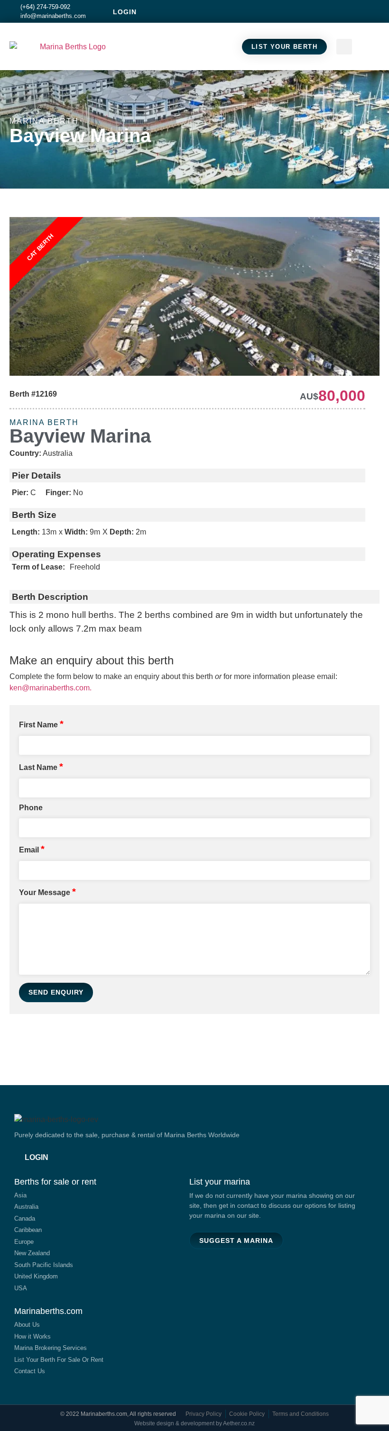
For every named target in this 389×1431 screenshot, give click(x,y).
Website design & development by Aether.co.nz (194, 1423)
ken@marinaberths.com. (50, 688)
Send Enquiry (55, 992)
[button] (370, 46)
